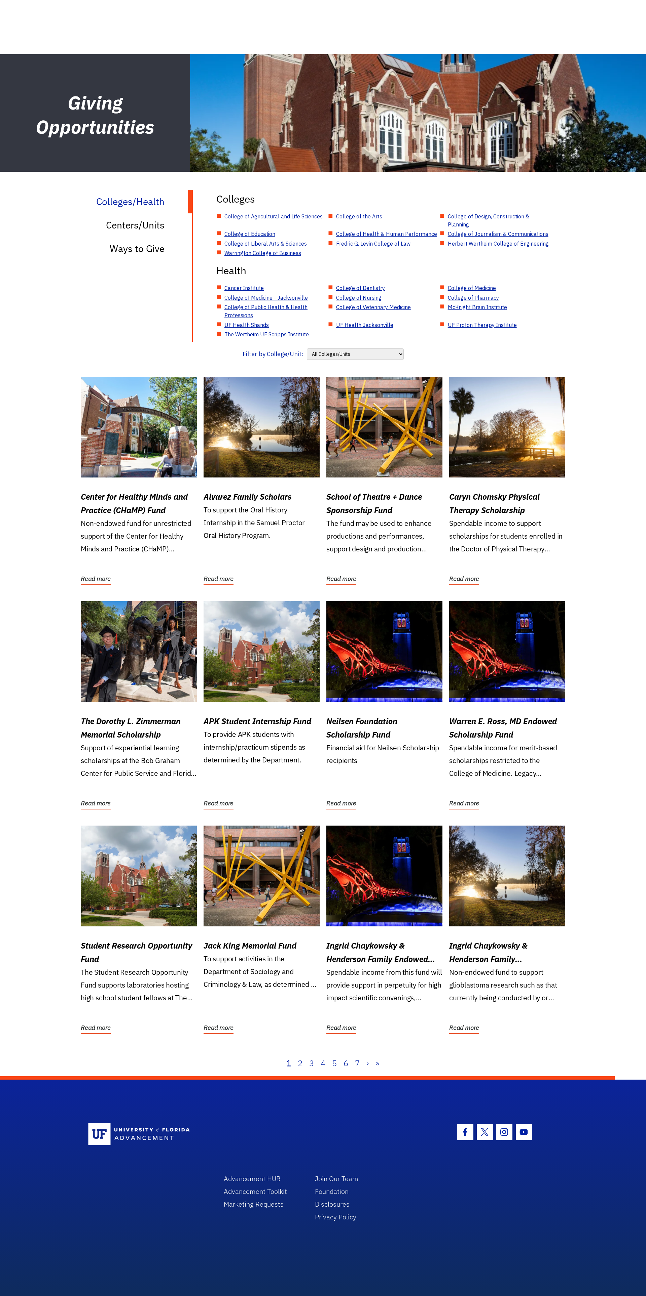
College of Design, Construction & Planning (488, 220)
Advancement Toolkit (255, 1191)
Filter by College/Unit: (273, 354)
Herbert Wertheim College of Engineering (498, 243)
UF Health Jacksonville (364, 325)
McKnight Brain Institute (477, 307)
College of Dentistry (360, 288)
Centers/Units (135, 225)
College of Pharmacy (473, 297)
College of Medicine (472, 288)
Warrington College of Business (262, 253)
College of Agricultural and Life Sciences (273, 216)
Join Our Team (336, 1178)
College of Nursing (359, 297)
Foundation (332, 1191)
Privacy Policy (335, 1216)
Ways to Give (137, 248)
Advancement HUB (252, 1178)
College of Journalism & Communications (498, 234)
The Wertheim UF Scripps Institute (266, 334)
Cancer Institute (244, 288)
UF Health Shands (246, 325)
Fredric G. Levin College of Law (373, 243)
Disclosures (332, 1204)
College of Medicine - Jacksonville (266, 297)
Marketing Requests (254, 1204)
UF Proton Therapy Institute (482, 325)
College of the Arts (359, 216)
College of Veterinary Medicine (373, 307)
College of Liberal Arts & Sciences (265, 243)
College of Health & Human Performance (386, 234)
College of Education (249, 234)
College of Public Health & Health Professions (266, 311)
